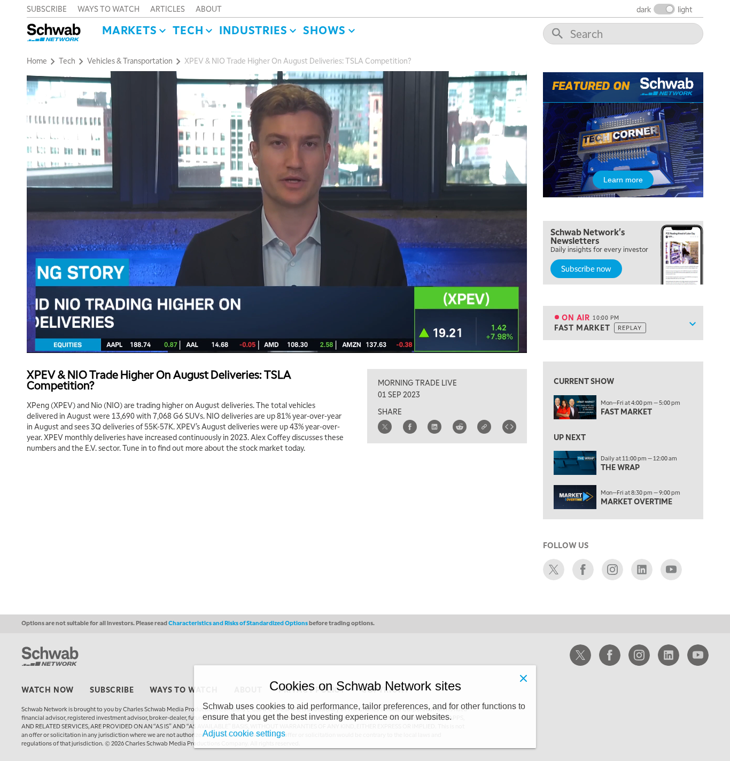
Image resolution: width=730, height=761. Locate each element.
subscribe (47, 8)
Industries (253, 30)
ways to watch (108, 8)
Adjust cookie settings (244, 733)
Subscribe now (586, 268)
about (209, 8)
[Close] (523, 678)
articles (167, 8)
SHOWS (324, 30)
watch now (47, 689)
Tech (188, 30)
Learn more (623, 179)
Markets (129, 30)
